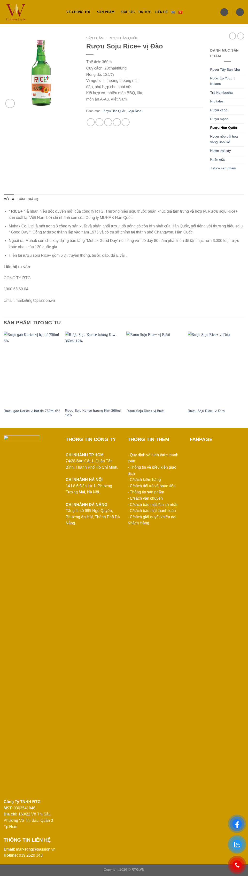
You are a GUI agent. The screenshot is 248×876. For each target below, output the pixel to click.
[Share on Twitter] (99, 122)
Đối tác (128, 12)
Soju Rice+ (135, 111)
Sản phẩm (105, 12)
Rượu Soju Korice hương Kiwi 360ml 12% (93, 413)
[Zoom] (10, 103)
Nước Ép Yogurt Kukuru (222, 81)
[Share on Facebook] (91, 122)
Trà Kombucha (221, 92)
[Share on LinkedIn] (126, 122)
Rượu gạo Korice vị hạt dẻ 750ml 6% (32, 411)
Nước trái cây (220, 151)
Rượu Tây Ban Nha (225, 69)
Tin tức (144, 12)
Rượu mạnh (219, 119)
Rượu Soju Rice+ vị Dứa (206, 411)
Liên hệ (161, 12)
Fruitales (217, 101)
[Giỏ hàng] (240, 12)
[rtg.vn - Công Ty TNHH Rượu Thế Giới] (28, 12)
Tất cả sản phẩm (223, 168)
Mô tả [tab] (9, 199)
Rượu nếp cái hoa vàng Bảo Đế (224, 139)
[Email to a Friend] (108, 122)
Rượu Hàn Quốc (123, 38)
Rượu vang (218, 110)
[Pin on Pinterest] (117, 122)
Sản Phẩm (95, 38)
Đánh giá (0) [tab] (27, 199)
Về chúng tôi (78, 12)
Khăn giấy (217, 159)
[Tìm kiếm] (61, 12)
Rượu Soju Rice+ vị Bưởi (145, 411)
